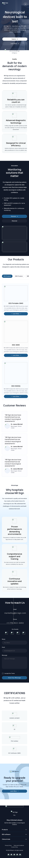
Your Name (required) (14, 641)
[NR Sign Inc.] (5, 4)
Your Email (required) (14, 649)
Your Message (14, 661)
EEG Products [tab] (7, 276)
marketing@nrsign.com (15, 613)
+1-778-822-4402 (15, 623)
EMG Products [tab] (19, 276)
